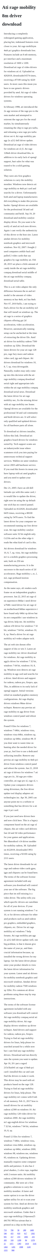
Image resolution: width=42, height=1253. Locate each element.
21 (5, 1244)
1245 (29, 1247)
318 (12, 1240)
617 (25, 1233)
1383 (19, 1244)
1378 (33, 1240)
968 (13, 1250)
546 (5, 1233)
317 (12, 1237)
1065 (26, 1237)
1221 (6, 1250)
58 (18, 1230)
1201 (13, 1247)
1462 (6, 1247)
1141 (34, 1244)
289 (24, 1230)
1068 (21, 1247)
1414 (27, 1244)
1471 (11, 1244)
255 (33, 1237)
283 (5, 1240)
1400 (32, 1230)
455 (12, 1233)
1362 (33, 1233)
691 (5, 1237)
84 (26, 1240)
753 (5, 1230)
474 (18, 1237)
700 (12, 1230)
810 (18, 1233)
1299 (19, 1240)
